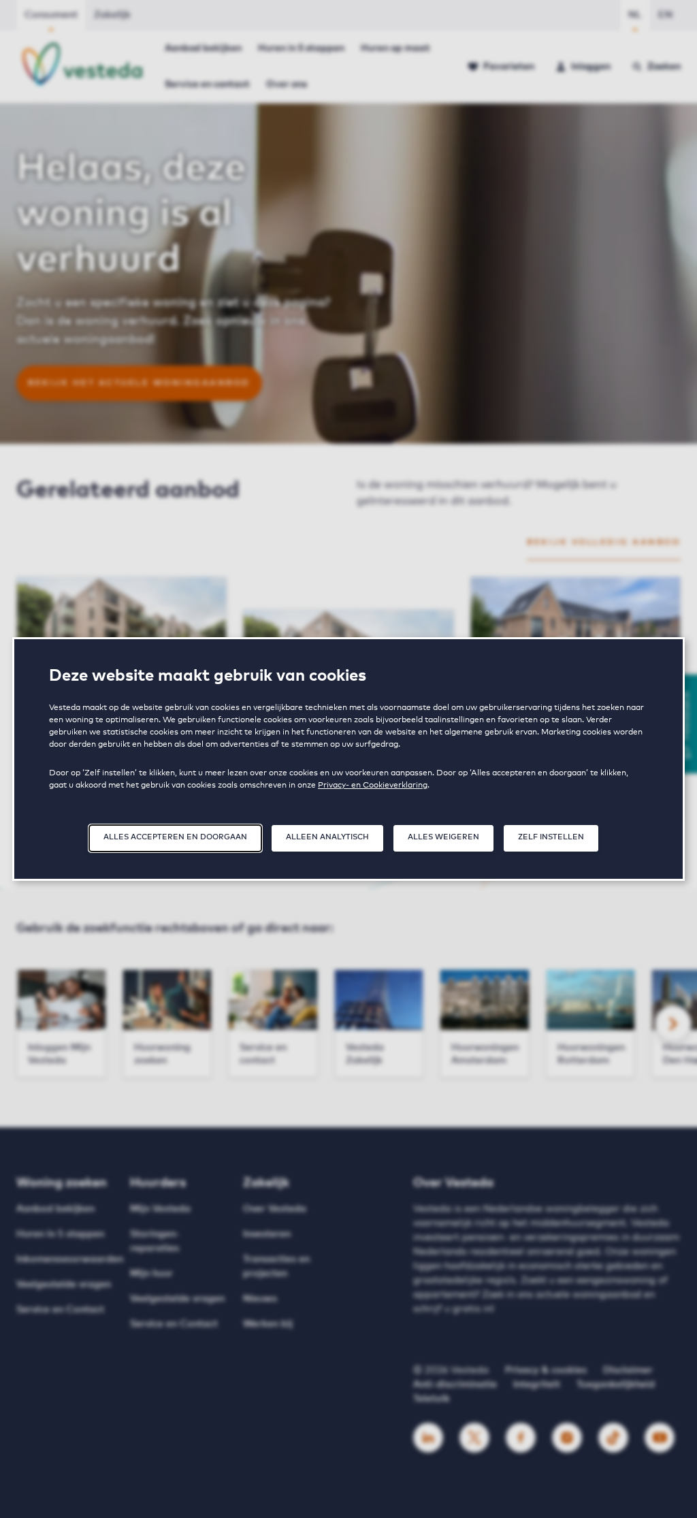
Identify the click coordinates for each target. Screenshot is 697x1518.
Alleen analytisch (327, 837)
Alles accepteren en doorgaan (175, 837)
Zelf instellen (551, 837)
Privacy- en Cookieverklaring (372, 785)
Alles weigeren (443, 837)
